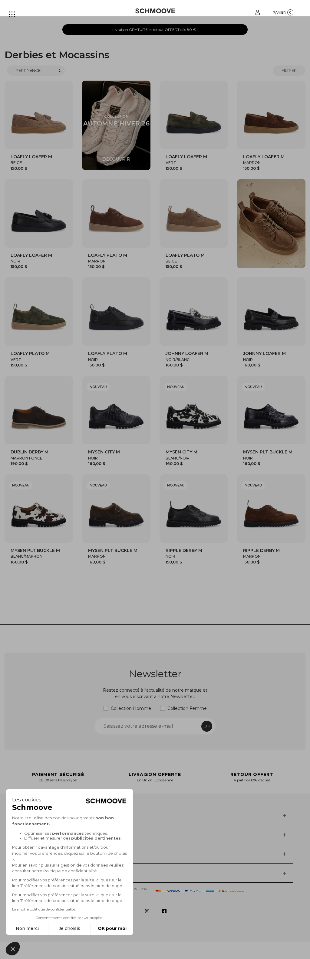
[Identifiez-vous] (258, 12)
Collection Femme (187, 708)
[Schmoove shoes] (155, 11)
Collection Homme (131, 708)
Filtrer (289, 70)
